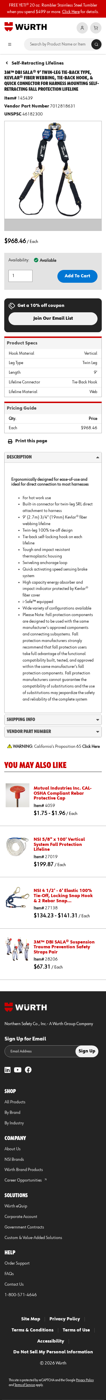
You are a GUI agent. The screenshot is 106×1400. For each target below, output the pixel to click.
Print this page (31, 441)
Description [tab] (19, 457)
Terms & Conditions (32, 1330)
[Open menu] (10, 44)
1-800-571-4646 (21, 1295)
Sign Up (87, 1051)
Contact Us (14, 1284)
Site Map (30, 1319)
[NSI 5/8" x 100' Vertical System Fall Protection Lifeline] (17, 846)
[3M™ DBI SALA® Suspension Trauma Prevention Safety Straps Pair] (17, 949)
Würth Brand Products (24, 1170)
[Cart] (95, 28)
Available (48, 260)
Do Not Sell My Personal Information (53, 1352)
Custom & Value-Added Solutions (33, 1238)
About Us (13, 1149)
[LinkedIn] (7, 1070)
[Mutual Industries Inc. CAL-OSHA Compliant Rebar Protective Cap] (17, 795)
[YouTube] (17, 1070)
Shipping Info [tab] (21, 719)
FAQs (9, 1274)
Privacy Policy (64, 1319)
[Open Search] (96, 44)
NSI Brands (14, 1159)
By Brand (12, 1112)
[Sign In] (82, 28)
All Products (15, 1102)
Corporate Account (21, 1217)
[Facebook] (28, 1070)
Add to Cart (77, 276)
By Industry (14, 1123)
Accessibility (50, 1341)
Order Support (17, 1263)
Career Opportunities (24, 1180)
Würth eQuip (16, 1206)
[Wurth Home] (26, 26)
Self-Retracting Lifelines (38, 63)
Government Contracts (24, 1227)
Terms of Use (76, 1330)
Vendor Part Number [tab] (29, 731)
